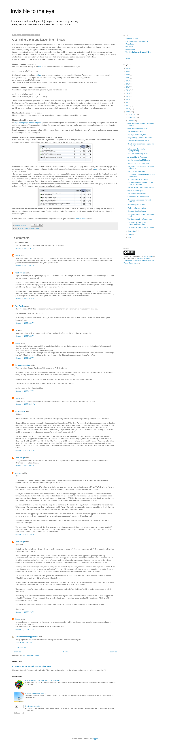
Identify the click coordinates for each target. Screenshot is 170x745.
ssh (39, 67)
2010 (128, 109)
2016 (128, 90)
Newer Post (17, 652)
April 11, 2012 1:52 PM (24, 643)
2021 (128, 78)
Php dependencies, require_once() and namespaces (140, 183)
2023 (128, 72)
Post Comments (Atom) (30, 656)
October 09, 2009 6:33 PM (25, 323)
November (132, 118)
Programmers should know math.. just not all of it (42, 680)
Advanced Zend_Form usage (138, 157)
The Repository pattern (33, 706)
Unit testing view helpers (136, 205)
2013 (128, 99)
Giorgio (17, 255)
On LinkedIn (130, 44)
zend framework (33, 228)
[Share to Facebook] (39, 225)
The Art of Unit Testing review (138, 154)
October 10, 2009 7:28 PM (25, 612)
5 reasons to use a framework (138, 197)
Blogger (94, 739)
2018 (128, 84)
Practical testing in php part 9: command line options (138, 223)
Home (65, 652)
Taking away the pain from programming (137, 150)
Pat (16, 330)
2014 (128, 96)
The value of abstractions (137, 194)
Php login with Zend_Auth (137, 135)
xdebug (38, 75)
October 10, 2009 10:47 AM (25, 451)
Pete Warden (20, 306)
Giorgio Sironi (148, 256)
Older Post (113, 652)
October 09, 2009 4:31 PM (25, 266)
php (19, 228)
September (132, 231)
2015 (128, 93)
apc (95, 169)
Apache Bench (81, 219)
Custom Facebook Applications (27, 637)
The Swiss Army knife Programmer (140, 219)
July (129, 237)
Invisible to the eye (32, 11)
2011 (128, 106)
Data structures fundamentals (138, 163)
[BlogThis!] (34, 225)
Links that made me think (136, 171)
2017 (128, 87)
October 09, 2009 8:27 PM (25, 358)
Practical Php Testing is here (35, 693)
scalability (25, 228)
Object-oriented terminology (138, 128)
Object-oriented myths (135, 191)
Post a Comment (21, 647)
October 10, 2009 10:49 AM (25, 466)
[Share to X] (37, 225)
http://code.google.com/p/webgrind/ (27, 123)
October (131, 121)
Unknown (18, 473)
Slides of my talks (132, 38)
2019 (128, 81)
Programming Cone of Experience (140, 138)
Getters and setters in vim (137, 211)
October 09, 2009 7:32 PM (25, 336)
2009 (128, 112)
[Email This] (32, 225)
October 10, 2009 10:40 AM (25, 404)
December (132, 114)
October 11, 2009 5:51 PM (25, 630)
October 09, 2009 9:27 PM (25, 391)
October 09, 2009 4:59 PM (25, 299)
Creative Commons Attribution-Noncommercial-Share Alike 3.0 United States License (139, 261)
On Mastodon (130, 49)
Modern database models (137, 208)
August (130, 234)
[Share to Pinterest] (42, 225)
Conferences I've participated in (137, 41)
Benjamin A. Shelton (22, 365)
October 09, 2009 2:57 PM (25, 248)
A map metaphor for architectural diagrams (31, 666)
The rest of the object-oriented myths (141, 187)
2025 (128, 68)
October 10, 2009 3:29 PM (25, 535)
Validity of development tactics (138, 141)
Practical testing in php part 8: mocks (141, 227)
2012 (128, 102)
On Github (129, 47)
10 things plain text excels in (138, 179)
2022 (128, 75)
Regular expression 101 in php (139, 160)
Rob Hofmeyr (20, 273)
